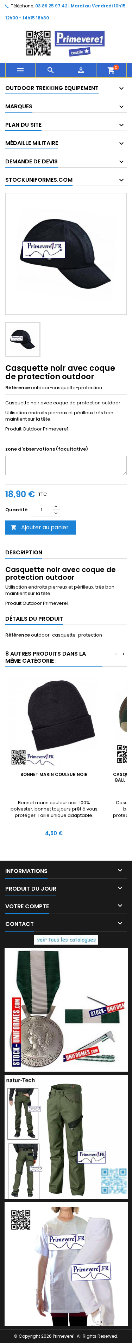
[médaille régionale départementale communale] (66, 1009)
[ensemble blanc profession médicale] (66, 1263)
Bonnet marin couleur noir (54, 774)
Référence (17, 388)
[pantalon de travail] (66, 1136)
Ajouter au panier (40, 527)
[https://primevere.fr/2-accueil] (66, 939)
